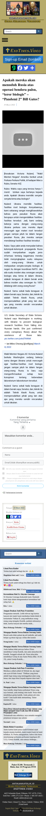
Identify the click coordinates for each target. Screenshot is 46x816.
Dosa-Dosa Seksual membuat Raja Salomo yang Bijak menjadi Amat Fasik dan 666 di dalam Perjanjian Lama (23, 711)
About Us (16, 802)
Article (29, 802)
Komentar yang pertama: (23, 420)
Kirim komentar (23, 486)
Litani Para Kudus (11, 568)
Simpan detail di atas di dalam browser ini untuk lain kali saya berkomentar (24, 475)
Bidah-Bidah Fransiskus (13, 727)
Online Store (7, 802)
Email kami (23, 804)
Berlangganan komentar (14, 492)
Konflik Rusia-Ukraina (15, 527)
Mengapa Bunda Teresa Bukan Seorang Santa (22, 632)
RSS (42, 802)
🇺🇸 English (11, 537)
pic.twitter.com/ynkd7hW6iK (17, 338)
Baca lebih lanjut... (34, 575)
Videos (36, 802)
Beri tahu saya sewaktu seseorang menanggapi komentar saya (24, 470)
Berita (16, 522)
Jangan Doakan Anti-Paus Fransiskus (19, 611)
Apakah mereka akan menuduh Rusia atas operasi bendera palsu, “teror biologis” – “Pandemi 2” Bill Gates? (20, 89)
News (24, 802)
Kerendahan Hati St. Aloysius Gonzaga (19, 594)
